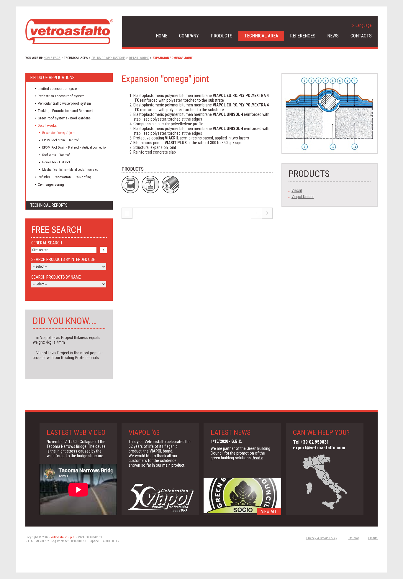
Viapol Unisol (302, 196)
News (333, 36)
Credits (373, 538)
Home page (52, 58)
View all (269, 511)
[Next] (267, 217)
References (302, 36)
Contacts (361, 36)
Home (161, 36)
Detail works (139, 58)
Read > (257, 457)
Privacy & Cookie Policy (321, 538)
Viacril (296, 190)
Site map (353, 538)
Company (189, 36)
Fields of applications (108, 58)
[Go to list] (127, 217)
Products (221, 36)
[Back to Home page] (69, 31)
